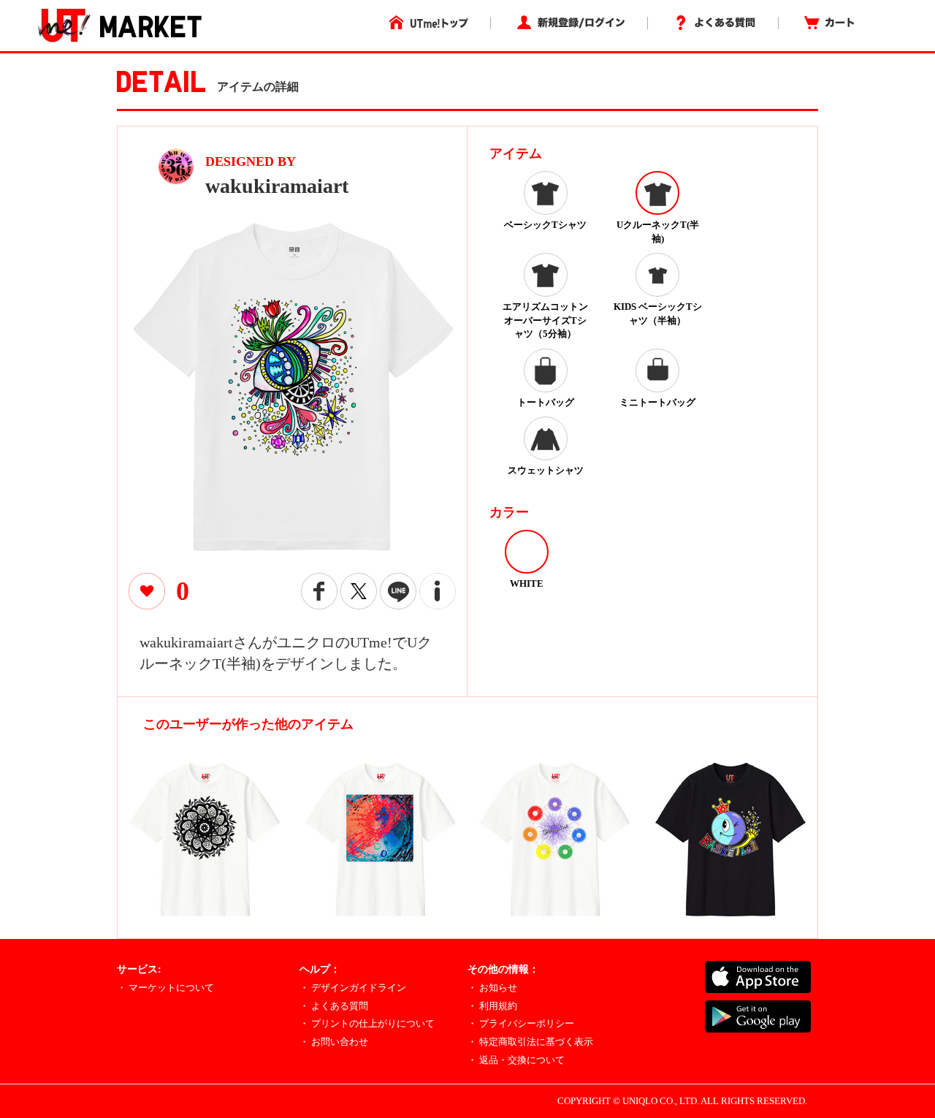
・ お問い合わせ (333, 1041)
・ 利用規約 (492, 1005)
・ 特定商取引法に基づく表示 (530, 1041)
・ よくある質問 (333, 1005)
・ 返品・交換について (516, 1059)
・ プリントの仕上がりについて (367, 1023)
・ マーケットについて (165, 987)
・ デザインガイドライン (352, 987)
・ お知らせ (492, 987)
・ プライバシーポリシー (521, 1023)
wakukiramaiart (276, 186)
